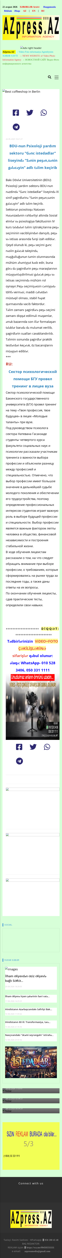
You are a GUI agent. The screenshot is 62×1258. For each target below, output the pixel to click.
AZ (24, 11)
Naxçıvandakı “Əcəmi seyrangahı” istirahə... (29, 1035)
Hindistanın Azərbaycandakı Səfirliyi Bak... (28, 1009)
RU (43, 11)
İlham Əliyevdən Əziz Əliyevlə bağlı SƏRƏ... (25, 978)
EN (33, 11)
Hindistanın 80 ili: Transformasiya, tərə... (27, 1022)
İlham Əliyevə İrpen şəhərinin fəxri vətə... (27, 996)
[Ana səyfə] (31, 28)
